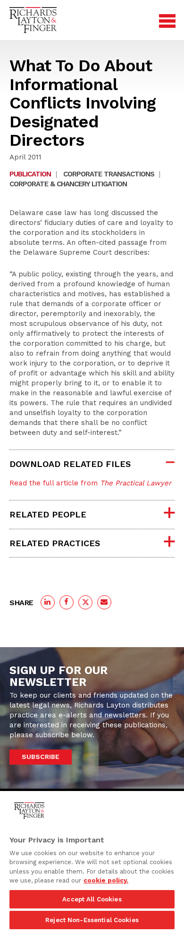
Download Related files (70, 464)
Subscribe (40, 756)
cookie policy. (106, 880)
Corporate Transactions (108, 174)
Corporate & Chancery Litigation (68, 184)
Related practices (54, 543)
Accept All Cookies (91, 899)
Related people (47, 514)
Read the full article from (90, 483)
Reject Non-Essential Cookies (92, 920)
